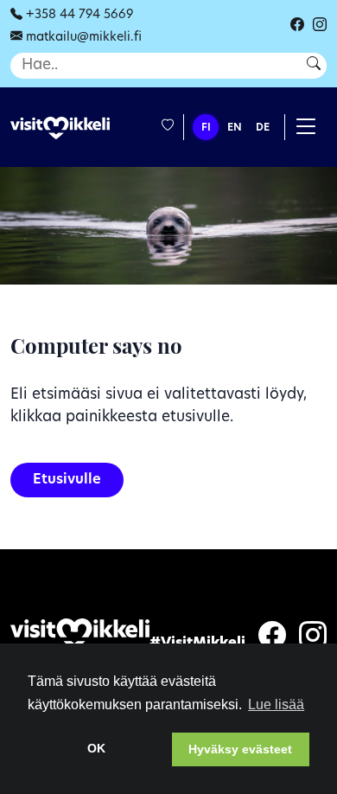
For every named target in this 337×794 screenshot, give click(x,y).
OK (96, 748)
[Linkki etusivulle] (60, 128)
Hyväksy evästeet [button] (240, 749)
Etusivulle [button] (67, 480)
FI (206, 128)
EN (234, 128)
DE (263, 128)
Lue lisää (276, 704)
